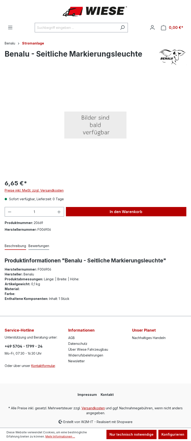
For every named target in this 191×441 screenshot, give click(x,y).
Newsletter (76, 361)
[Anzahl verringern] (9, 212)
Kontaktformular (43, 366)
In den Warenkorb (126, 211)
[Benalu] (172, 57)
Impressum (87, 395)
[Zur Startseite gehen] (95, 11)
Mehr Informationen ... (60, 436)
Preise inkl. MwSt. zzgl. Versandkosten (34, 190)
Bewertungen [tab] (38, 246)
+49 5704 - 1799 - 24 (24, 346)
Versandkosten (93, 408)
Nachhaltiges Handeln (149, 338)
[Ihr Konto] (152, 27)
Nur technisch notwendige (131, 434)
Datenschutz (77, 344)
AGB (71, 338)
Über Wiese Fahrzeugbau (88, 349)
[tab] (15, 246)
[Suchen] (122, 27)
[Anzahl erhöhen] (59, 212)
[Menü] (10, 27)
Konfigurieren (172, 434)
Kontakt (107, 395)
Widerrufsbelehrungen (85, 355)
